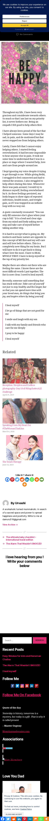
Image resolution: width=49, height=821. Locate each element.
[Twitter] (17, 479)
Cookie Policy (26, 809)
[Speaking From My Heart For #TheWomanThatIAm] (24, 411)
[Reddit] (22, 479)
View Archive (10, 524)
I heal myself (9, 671)
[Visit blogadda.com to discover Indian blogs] (24, 748)
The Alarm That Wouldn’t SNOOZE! (21, 665)
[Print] (37, 479)
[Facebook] (7, 479)
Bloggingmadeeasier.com (16, 731)
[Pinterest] (12, 479)
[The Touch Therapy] (24, 447)
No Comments (26, 34)
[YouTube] (27, 686)
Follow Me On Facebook (22, 695)
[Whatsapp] (32, 479)
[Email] (41, 479)
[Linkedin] (27, 479)
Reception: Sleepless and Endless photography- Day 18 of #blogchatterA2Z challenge (22, 388)
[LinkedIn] (32, 686)
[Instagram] (22, 686)
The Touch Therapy (12, 461)
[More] (24, 484)
